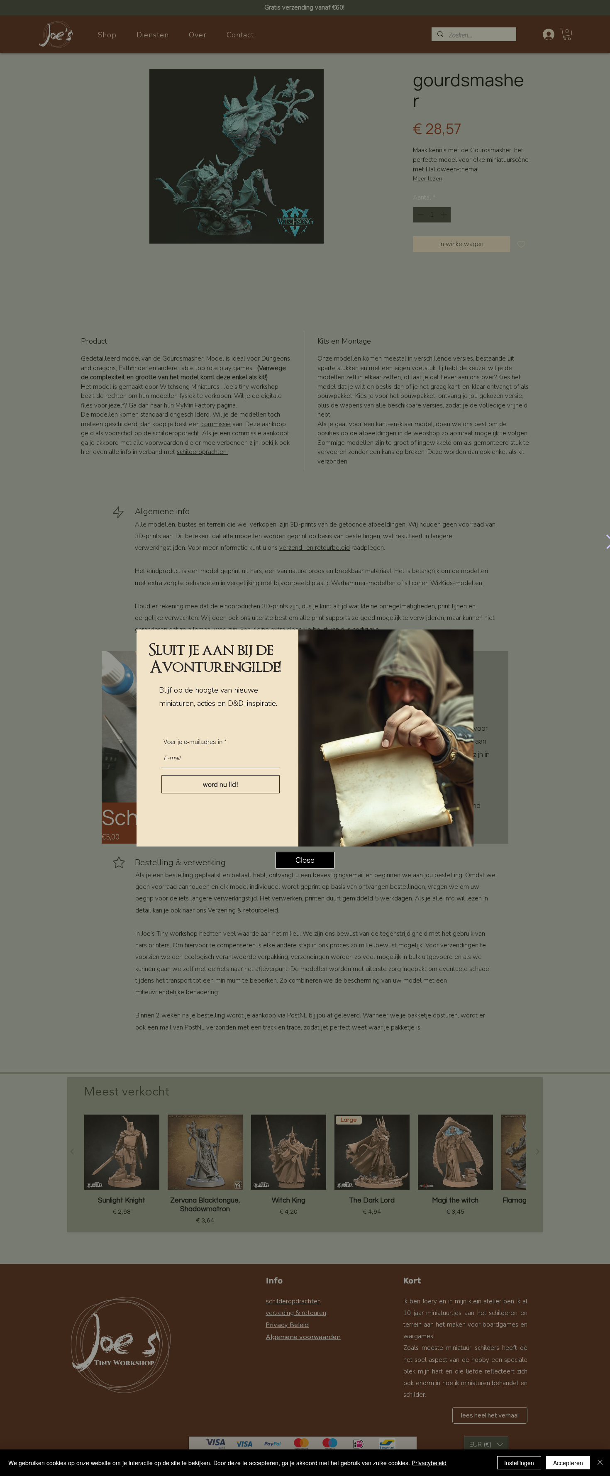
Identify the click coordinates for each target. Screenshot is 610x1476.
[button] (305, 860)
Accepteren (568, 1463)
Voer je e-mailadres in (192, 742)
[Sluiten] (600, 1462)
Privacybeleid (429, 1463)
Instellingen (519, 1463)
